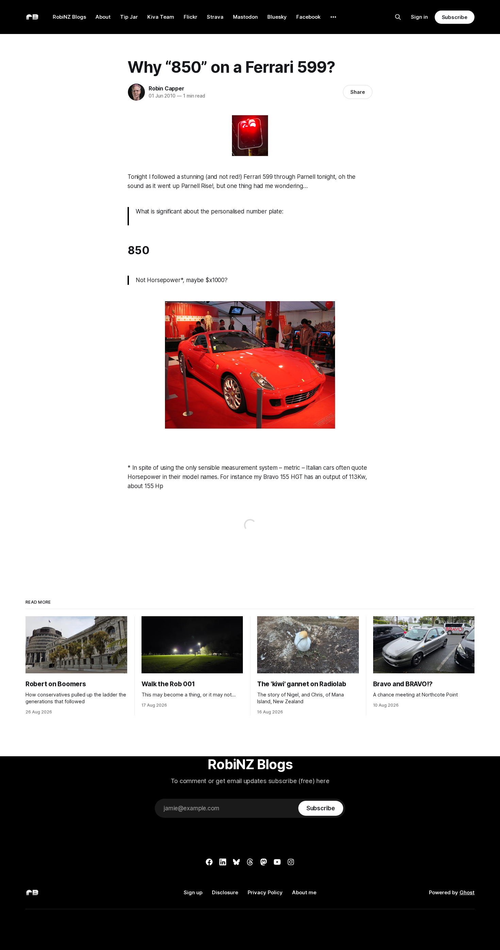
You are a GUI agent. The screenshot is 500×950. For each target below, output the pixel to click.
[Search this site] (398, 17)
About (103, 17)
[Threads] (250, 862)
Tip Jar (129, 17)
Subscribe (454, 17)
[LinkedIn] (222, 862)
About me (304, 892)
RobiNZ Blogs (69, 17)
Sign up (193, 892)
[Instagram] (290, 862)
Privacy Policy (265, 892)
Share (357, 92)
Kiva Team (160, 17)
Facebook (308, 17)
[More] (333, 17)
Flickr (190, 17)
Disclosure (225, 892)
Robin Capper (166, 88)
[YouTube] (277, 862)
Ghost (467, 892)
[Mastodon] (263, 862)
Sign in (419, 17)
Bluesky (277, 17)
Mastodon (245, 17)
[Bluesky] (236, 862)
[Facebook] (209, 862)
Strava (215, 17)
